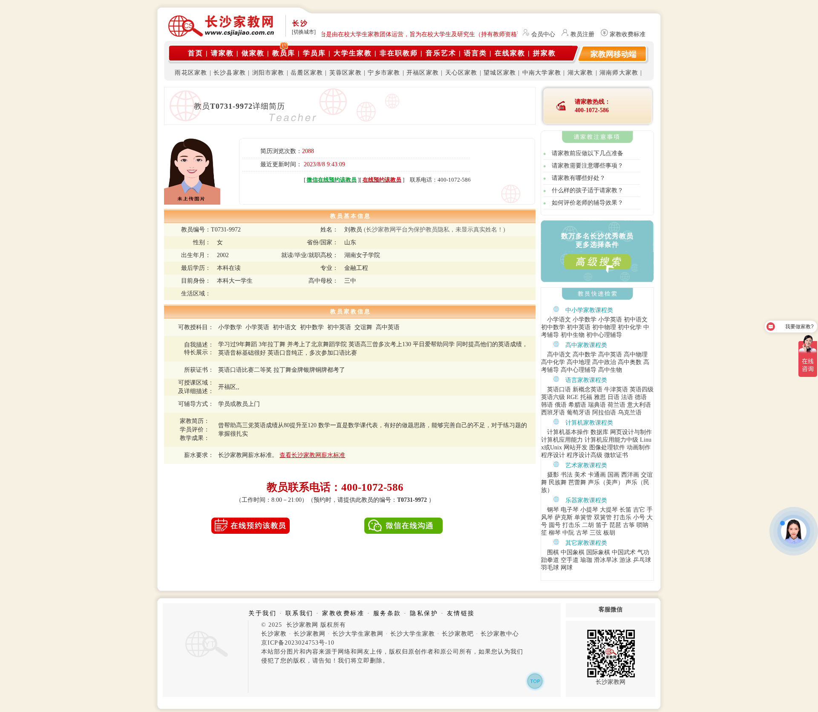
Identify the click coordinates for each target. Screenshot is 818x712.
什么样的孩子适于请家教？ (587, 190)
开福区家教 (422, 72)
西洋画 (630, 475)
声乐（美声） (606, 482)
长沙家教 (274, 634)
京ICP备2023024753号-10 (297, 643)
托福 (586, 397)
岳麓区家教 (307, 72)
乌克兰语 (630, 412)
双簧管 (603, 517)
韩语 (547, 405)
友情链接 (461, 613)
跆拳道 (550, 560)
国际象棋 (598, 552)
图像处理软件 (607, 447)
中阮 (568, 533)
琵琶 (615, 525)
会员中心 (543, 34)
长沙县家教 (229, 72)
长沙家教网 (309, 634)
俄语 (561, 405)
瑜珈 (586, 560)
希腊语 (577, 405)
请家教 (222, 53)
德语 (641, 397)
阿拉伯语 (604, 412)
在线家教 (510, 53)
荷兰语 (616, 405)
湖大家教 (580, 72)
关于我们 (262, 613)
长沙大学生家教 (412, 634)
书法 (567, 475)
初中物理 (604, 327)
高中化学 (553, 362)
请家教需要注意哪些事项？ (587, 165)
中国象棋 (573, 552)
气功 (643, 552)
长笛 (625, 510)
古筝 (629, 525)
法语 (627, 397)
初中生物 (573, 335)
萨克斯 (564, 517)
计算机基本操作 (568, 432)
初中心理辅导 (604, 335)
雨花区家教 (191, 72)
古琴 (582, 533)
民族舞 (558, 482)
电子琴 (570, 510)
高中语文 (559, 354)
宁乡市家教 (384, 72)
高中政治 (604, 362)
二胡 (588, 525)
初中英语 (578, 327)
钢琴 (553, 510)
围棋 (553, 552)
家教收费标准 (627, 34)
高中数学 (584, 354)
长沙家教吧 (458, 634)
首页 (195, 53)
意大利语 (639, 405)
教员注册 (582, 34)
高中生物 (610, 370)
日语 (613, 397)
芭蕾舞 (577, 482)
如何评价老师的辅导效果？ (587, 203)
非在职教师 (399, 53)
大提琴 (609, 510)
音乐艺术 (441, 53)
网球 (567, 567)
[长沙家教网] (205, 657)
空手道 (570, 560)
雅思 (600, 397)
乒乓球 (642, 560)
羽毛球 (550, 567)
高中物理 (636, 354)
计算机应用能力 (562, 440)
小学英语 (610, 319)
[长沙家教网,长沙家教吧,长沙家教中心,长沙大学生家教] (221, 35)
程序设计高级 (584, 455)
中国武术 (624, 552)
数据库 (599, 432)
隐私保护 (424, 613)
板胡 (609, 533)
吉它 (639, 510)
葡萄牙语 (578, 412)
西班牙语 (553, 412)
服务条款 (387, 613)
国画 (613, 475)
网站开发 (576, 447)
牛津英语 (616, 389)
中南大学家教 (541, 72)
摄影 (553, 475)
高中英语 (610, 354)
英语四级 (642, 389)
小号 (639, 517)
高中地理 (578, 362)
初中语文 (636, 319)
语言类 (475, 53)
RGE (573, 397)
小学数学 (584, 319)
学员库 (314, 53)
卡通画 (597, 475)
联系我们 (299, 613)
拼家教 (544, 53)
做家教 (253, 53)
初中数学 (553, 327)
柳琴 (555, 533)
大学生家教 (353, 53)
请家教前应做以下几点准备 (587, 153)
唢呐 (642, 525)
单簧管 (583, 517)
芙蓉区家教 (345, 72)
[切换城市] (304, 32)
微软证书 (616, 455)
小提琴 (589, 510)
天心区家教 (461, 72)
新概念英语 (587, 389)
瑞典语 (597, 405)
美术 (580, 475)
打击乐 (622, 517)
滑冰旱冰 (606, 560)
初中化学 (630, 327)
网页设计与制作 (631, 432)
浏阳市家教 (268, 72)
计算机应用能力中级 (611, 440)
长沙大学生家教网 (357, 634)
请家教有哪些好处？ (578, 178)
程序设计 (553, 455)
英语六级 (553, 397)
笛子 (602, 525)
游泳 (625, 560)
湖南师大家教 (618, 72)
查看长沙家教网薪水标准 (312, 455)
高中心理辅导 (578, 370)
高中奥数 (630, 362)
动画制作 (639, 447)
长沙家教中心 (500, 634)
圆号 (555, 525)
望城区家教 (500, 72)
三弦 (596, 533)
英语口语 (559, 389)
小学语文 (559, 319)
